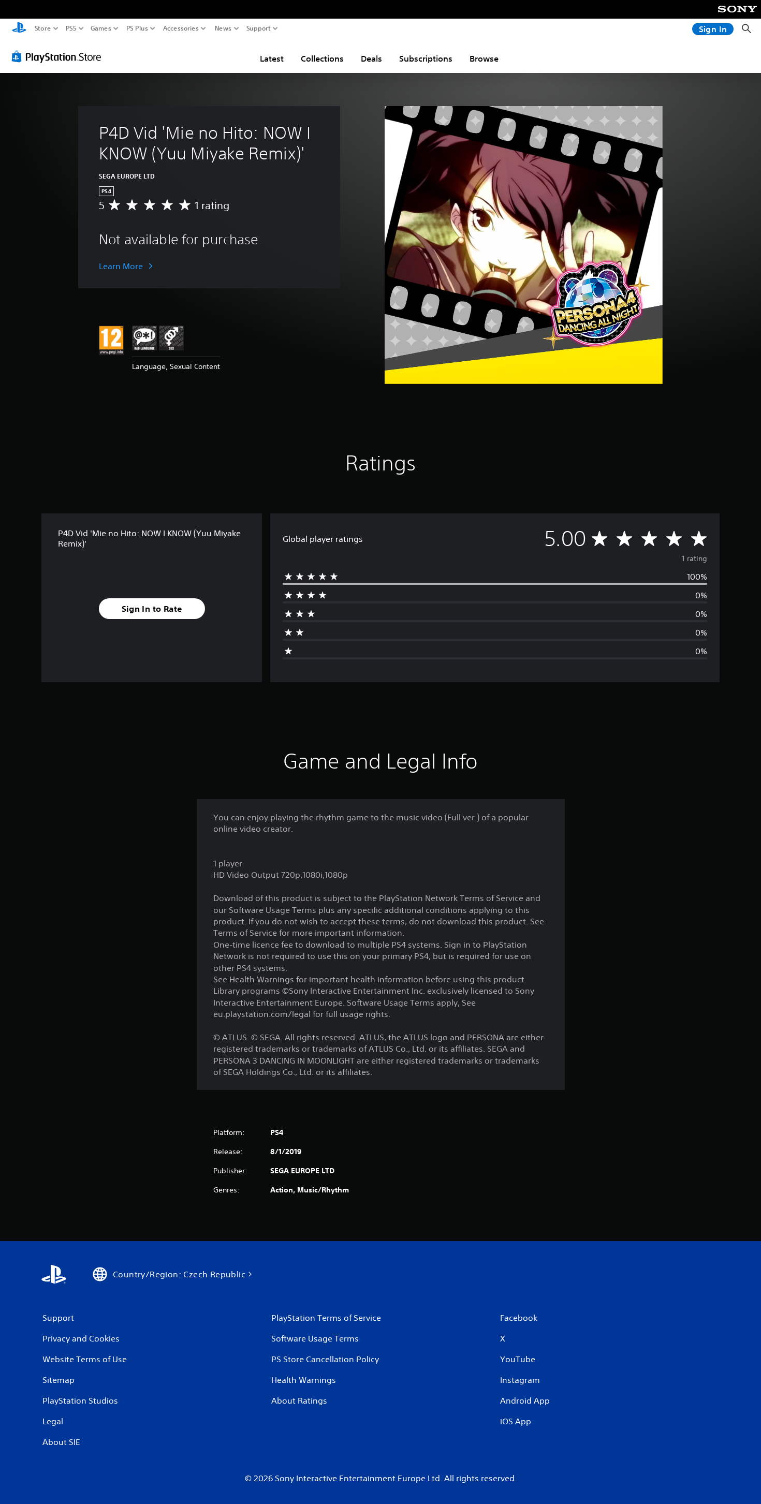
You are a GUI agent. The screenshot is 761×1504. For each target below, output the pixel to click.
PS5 (71, 28)
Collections (322, 58)
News (223, 28)
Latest (272, 58)
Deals (371, 58)
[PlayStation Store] (59, 56)
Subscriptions (425, 58)
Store (43, 28)
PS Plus (137, 28)
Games (101, 28)
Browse (484, 58)
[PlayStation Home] (19, 29)
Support (258, 28)
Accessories (181, 28)
